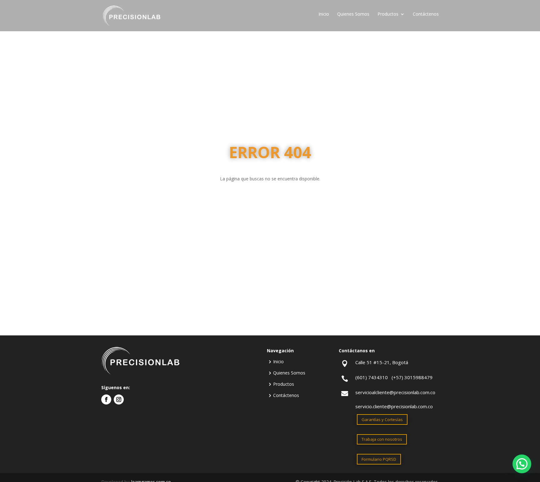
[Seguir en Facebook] (106, 399)
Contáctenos (426, 14)
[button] (521, 463)
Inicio (323, 14)
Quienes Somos (353, 14)
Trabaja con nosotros (382, 439)
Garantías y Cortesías (382, 419)
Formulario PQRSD (379, 459)
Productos (388, 14)
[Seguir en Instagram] (119, 399)
